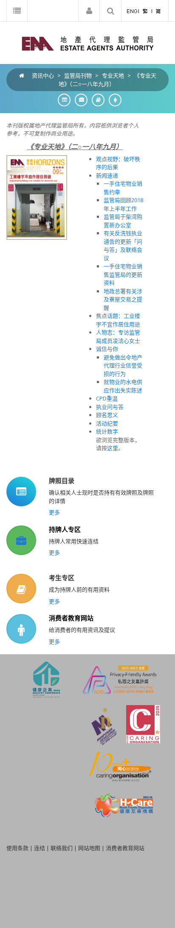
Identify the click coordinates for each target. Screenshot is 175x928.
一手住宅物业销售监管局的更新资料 (123, 274)
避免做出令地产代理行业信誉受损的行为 (123, 365)
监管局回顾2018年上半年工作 (123, 204)
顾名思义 (107, 415)
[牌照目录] (62, 99)
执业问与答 (110, 407)
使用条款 (17, 848)
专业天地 (113, 75)
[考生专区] (96, 99)
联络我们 (62, 848)
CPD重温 (107, 398)
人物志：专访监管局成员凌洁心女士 (118, 336)
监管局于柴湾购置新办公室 (123, 221)
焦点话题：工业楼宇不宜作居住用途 (118, 320)
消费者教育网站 (71, 618)
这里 (112, 448)
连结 (39, 848)
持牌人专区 (65, 529)
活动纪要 (107, 423)
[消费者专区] (112, 99)
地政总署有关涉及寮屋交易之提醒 (123, 299)
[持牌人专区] (79, 99)
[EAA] (88, 43)
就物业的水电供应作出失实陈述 (123, 386)
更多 (54, 512)
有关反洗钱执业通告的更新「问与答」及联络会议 (123, 245)
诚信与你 (107, 349)
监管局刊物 (78, 75)
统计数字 (107, 431)
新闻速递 (107, 175)
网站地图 (89, 848)
